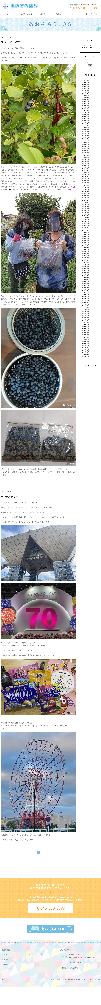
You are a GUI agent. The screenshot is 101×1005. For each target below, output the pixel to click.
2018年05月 (85, 290)
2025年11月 (85, 99)
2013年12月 (85, 356)
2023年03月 (85, 168)
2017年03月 (85, 313)
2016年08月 (85, 320)
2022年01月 (85, 198)
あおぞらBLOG (91, 14)
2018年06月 (85, 288)
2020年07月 (85, 236)
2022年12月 (85, 174)
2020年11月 (85, 228)
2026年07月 (85, 82)
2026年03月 (85, 91)
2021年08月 (85, 208)
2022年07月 (85, 185)
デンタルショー (9, 497)
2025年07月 (85, 108)
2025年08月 (85, 106)
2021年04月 (85, 217)
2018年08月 (85, 283)
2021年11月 (85, 202)
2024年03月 (85, 142)
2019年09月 (85, 258)
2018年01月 (85, 298)
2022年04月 (85, 191)
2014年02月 (85, 354)
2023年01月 (85, 172)
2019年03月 (85, 271)
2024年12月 (85, 123)
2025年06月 (85, 110)
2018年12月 (85, 277)
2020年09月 (85, 232)
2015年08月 (85, 337)
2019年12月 (85, 251)
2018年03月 (85, 294)
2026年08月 (85, 80)
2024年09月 (85, 129)
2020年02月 (85, 247)
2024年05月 (85, 138)
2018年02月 (85, 296)
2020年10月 (85, 230)
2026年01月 (85, 95)
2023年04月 (85, 166)
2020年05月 (85, 241)
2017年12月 (85, 301)
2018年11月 (85, 279)
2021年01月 (85, 223)
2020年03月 (85, 245)
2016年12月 (85, 318)
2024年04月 (85, 140)
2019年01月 (85, 275)
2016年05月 (85, 322)
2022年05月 (85, 189)
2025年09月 (85, 104)
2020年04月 (85, 243)
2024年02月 (85, 144)
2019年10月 (85, 256)
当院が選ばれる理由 (26, 14)
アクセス (75, 14)
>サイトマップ (5, 979)
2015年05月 (85, 339)
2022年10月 (85, 178)
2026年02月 (85, 93)
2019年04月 (85, 268)
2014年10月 (85, 350)
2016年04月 (85, 324)
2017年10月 (85, 305)
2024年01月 (85, 146)
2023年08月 (85, 157)
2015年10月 (85, 333)
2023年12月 (85, 149)
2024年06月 (85, 136)
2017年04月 (85, 311)
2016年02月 (85, 328)
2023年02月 (85, 170)
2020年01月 (85, 249)
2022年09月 (85, 181)
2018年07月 (85, 286)
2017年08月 (85, 307)
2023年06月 (85, 161)
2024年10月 (85, 127)
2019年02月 (85, 273)
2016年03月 (85, 326)
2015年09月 (85, 335)
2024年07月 (85, 133)
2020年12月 (85, 226)
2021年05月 (85, 215)
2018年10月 (85, 281)
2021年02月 (85, 221)
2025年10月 (85, 101)
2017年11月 (85, 303)
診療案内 (59, 14)
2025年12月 (85, 97)
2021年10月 (85, 204)
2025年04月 (85, 114)
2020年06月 (85, 238)
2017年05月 (85, 309)
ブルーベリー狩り (10, 42)
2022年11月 (85, 176)
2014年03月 (85, 352)
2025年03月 (85, 116)
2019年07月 (85, 262)
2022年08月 (85, 183)
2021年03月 (85, 219)
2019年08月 (85, 260)
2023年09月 (85, 155)
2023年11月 (85, 151)
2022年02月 (85, 196)
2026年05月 (85, 86)
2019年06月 (85, 264)
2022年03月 (85, 193)
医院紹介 (6, 959)
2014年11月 (85, 348)
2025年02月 (85, 119)
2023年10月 (85, 153)
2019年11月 (85, 253)
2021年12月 (85, 200)
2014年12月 (85, 345)
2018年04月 (85, 292)
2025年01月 (85, 121)
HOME (9, 14)
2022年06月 (85, 187)
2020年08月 (85, 234)
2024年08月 (85, 131)
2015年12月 (85, 331)
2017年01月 (85, 315)
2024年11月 (85, 125)
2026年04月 (85, 89)
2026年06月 (85, 84)
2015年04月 (85, 341)
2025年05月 (85, 112)
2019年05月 (85, 266)
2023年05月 (85, 163)
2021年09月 (85, 206)
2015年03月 (85, 343)
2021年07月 (85, 211)
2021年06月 (85, 213)
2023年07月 (85, 159)
